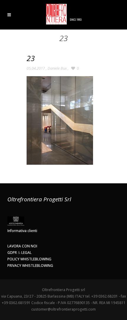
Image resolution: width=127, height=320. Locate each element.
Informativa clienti (22, 230)
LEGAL (26, 252)
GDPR (12, 252)
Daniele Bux (57, 68)
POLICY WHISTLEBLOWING (29, 259)
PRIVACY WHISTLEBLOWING (30, 265)
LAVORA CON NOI (22, 246)
